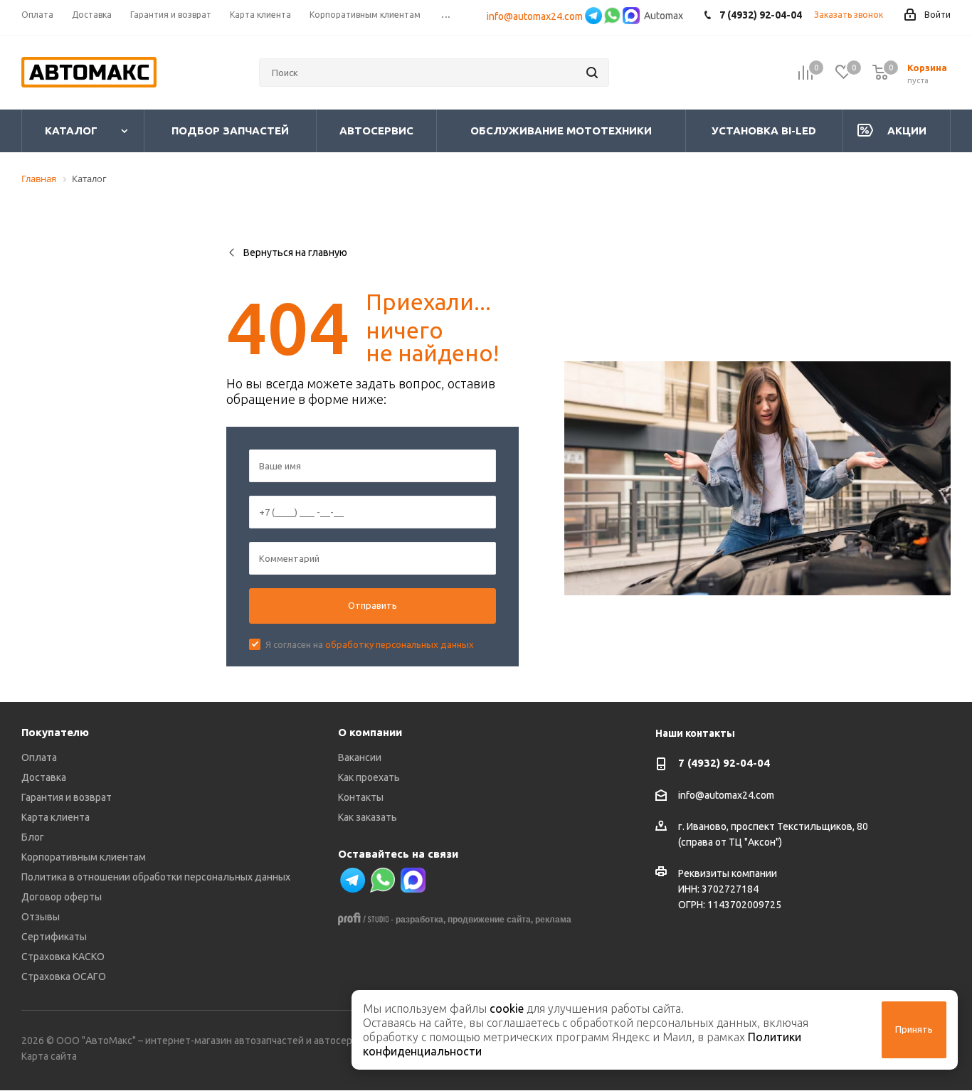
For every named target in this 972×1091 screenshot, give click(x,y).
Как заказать (367, 817)
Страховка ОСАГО (63, 976)
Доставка (43, 777)
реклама (553, 920)
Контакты (361, 797)
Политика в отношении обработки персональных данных (155, 877)
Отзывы (40, 916)
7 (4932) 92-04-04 (724, 763)
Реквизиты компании (727, 873)
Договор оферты (61, 897)
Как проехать (369, 777)
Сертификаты (54, 936)
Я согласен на (369, 644)
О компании (370, 732)
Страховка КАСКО (63, 956)
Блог (32, 837)
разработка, (420, 920)
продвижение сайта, (490, 920)
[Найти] (592, 72)
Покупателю (55, 732)
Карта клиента (55, 817)
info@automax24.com (535, 16)
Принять (914, 1029)
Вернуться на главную (295, 252)
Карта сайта (49, 1056)
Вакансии (359, 757)
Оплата (39, 757)
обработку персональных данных (399, 644)
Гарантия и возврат (66, 797)
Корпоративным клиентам (83, 857)
